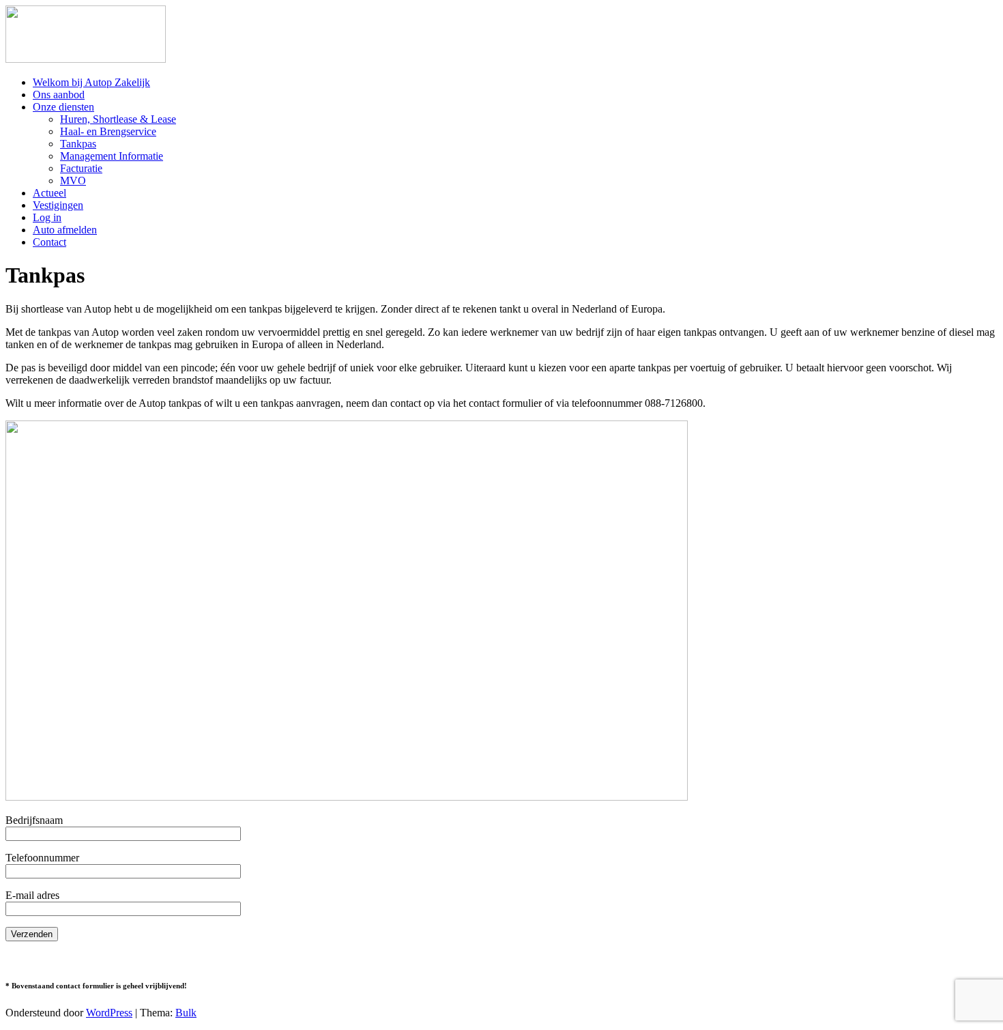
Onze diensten (63, 107)
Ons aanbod (59, 94)
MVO (73, 180)
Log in (47, 217)
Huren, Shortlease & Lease (118, 119)
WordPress (109, 1012)
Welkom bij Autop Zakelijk (91, 82)
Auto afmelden (65, 229)
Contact (49, 242)
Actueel (49, 193)
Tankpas (78, 143)
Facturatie (81, 168)
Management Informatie (111, 156)
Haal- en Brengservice (108, 131)
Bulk (186, 1012)
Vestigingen (58, 205)
